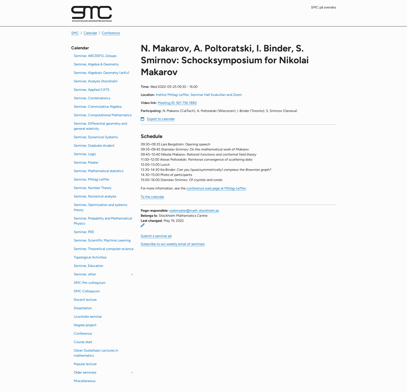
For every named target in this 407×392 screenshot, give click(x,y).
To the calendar (152, 197)
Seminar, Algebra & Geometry (96, 64)
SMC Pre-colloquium (90, 283)
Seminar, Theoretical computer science (104, 249)
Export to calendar (161, 119)
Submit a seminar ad (156, 236)
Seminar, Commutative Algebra (97, 107)
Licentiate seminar (88, 317)
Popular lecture (85, 364)
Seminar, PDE (84, 232)
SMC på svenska (323, 7)
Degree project (85, 325)
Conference (111, 33)
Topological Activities (90, 257)
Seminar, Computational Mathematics (102, 115)
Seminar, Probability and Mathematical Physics (103, 220)
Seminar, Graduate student (94, 146)
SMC (75, 33)
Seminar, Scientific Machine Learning (102, 240)
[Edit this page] (143, 225)
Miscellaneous (84, 381)
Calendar (90, 33)
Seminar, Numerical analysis (95, 196)
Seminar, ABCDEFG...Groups (95, 56)
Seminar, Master (86, 162)
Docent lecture (85, 300)
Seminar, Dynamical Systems (96, 137)
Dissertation (83, 308)
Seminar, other (85, 274)
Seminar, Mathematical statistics (98, 171)
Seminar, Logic (85, 154)
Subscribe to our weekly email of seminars (173, 244)
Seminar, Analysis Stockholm (96, 81)
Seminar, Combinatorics (92, 98)
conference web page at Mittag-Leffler (216, 188)
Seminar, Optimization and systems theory (100, 207)
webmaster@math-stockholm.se (194, 210)
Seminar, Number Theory (93, 188)
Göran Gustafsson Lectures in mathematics (96, 352)
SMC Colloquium (87, 291)
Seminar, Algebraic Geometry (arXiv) (101, 73)
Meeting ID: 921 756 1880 (177, 103)
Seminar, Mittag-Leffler (91, 179)
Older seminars (85, 372)
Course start (83, 342)
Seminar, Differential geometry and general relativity (100, 126)
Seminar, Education (88, 266)
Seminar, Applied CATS (91, 90)
